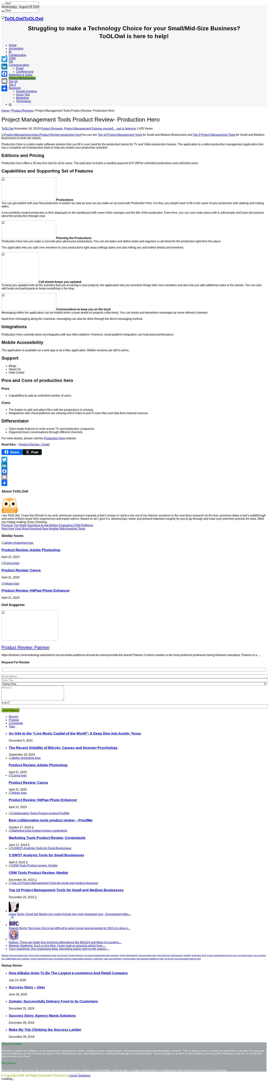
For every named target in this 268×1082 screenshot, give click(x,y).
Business (15, 88)
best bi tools (62, 955)
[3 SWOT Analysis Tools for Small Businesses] (40, 848)
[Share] (134, 483)
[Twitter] (134, 460)
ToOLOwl (7, 128)
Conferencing (25, 71)
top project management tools (97, 955)
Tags (12, 726)
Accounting (16, 48)
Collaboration (17, 55)
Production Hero (54, 438)
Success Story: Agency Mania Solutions (42, 1015)
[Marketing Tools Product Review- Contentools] (38, 830)
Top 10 (13, 81)
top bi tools (169, 959)
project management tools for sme (222, 955)
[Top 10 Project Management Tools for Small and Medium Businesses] (53, 883)
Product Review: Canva (21, 570)
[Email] (134, 477)
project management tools (41, 959)
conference (98, 959)
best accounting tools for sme (188, 959)
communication (129, 959)
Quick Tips (23, 94)
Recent (13, 716)
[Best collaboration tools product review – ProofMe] (39, 813)
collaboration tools (13, 959)
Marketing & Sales (20, 74)
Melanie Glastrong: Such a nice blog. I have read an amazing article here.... (57, 945)
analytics (26, 959)
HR (11, 61)
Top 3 (12, 84)
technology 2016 (199, 955)
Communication (19, 65)
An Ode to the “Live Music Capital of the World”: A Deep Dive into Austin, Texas (75, 733)
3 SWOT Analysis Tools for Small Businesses (46, 855)
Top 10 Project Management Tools (120, 134)
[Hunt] (2, 4)
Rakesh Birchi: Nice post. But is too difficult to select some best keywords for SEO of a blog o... (69, 928)
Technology (23, 101)
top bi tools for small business (170, 955)
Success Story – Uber (27, 987)
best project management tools (42, 955)
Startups (5, 955)
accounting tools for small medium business (73, 959)
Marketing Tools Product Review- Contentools (47, 838)
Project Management (22, 78)
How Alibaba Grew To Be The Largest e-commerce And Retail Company (68, 973)
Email (20, 68)
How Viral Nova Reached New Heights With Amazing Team (43, 528)
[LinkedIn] (134, 465)
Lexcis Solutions (79, 1075)
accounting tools (245, 955)
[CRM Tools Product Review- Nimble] (33, 865)
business (115, 955)
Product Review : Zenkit (34, 444)
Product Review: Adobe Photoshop (30, 550)
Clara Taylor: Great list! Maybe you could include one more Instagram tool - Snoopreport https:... (70, 914)
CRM (12, 58)
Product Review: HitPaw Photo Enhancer (35, 590)
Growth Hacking (26, 91)
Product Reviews (22, 110)
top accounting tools (147, 955)
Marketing (22, 97)
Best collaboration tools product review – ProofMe (50, 820)
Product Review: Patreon (25, 647)
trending (187, 955)
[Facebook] (134, 471)
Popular (14, 719)
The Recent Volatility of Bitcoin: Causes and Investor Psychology (63, 748)
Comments (16, 723)
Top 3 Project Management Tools (214, 134)
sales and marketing (113, 959)
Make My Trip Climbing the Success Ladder (45, 1030)
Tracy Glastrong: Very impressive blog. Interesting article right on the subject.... (59, 948)
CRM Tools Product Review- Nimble (38, 873)
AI (10, 104)
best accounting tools (19, 955)
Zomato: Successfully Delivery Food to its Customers (53, 1001)
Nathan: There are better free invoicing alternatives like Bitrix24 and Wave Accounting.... (65, 942)
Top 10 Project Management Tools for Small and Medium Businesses (66, 890)
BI (10, 51)
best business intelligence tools (150, 959)
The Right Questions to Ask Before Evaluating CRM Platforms (47, 525)
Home (13, 45)
